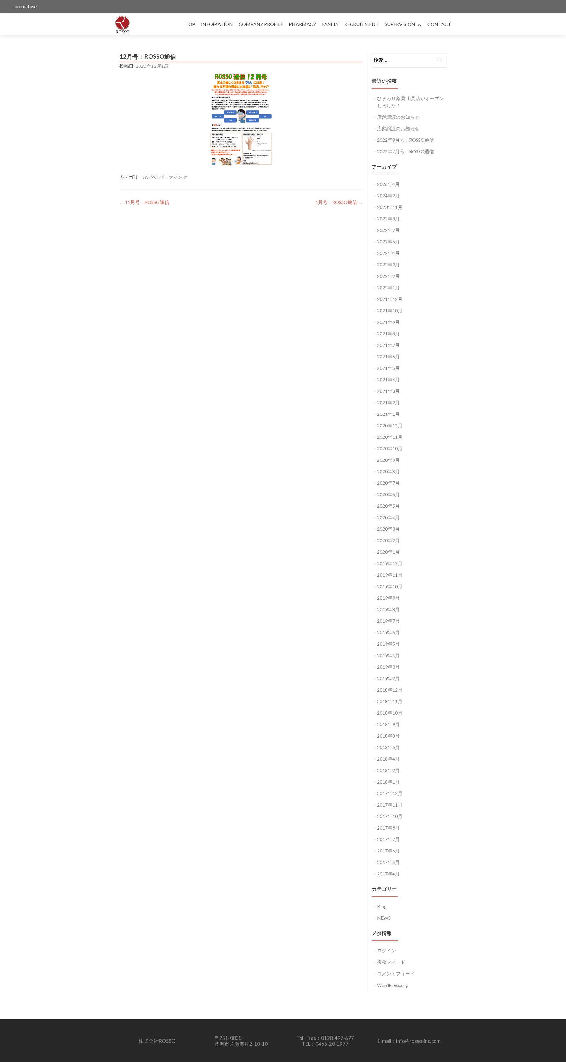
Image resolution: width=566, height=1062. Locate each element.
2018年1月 (388, 781)
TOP (190, 24)
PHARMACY (302, 24)
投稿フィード (391, 962)
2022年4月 (388, 253)
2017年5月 (388, 862)
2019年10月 (389, 586)
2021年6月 (388, 356)
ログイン (386, 950)
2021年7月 (388, 345)
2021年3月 (388, 391)
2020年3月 (388, 529)
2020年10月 (389, 448)
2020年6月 (388, 494)
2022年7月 (388, 230)
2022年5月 (388, 241)
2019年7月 (388, 621)
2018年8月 (388, 735)
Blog (382, 906)
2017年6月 (388, 850)
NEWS (151, 177)
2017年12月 (389, 793)
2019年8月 (388, 609)
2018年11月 (389, 701)
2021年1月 (388, 414)
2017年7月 (388, 839)
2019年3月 (388, 666)
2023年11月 (389, 207)
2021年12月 (389, 299)
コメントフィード (396, 973)
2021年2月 (388, 402)
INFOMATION (217, 24)
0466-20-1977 (331, 1044)
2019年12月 (389, 563)
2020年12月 (389, 425)
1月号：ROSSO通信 (339, 202)
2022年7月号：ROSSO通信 (405, 151)
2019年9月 (388, 598)
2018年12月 (389, 689)
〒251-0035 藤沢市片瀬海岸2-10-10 (241, 1041)
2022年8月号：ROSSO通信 (405, 140)
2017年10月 (389, 816)
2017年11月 (389, 804)
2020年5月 (388, 506)
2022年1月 (388, 287)
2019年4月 (388, 655)
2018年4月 (388, 758)
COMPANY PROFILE (261, 24)
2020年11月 (389, 437)
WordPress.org (392, 985)
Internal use (25, 6)
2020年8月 (388, 471)
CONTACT (439, 24)
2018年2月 (388, 770)
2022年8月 (388, 218)
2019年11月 (389, 575)
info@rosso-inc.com (418, 1041)
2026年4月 (388, 184)
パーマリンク (173, 177)
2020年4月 (388, 517)
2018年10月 (389, 712)
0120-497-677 (337, 1038)
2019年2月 (388, 678)
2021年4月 (388, 379)
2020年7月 (388, 483)
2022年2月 (388, 276)
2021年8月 (388, 333)
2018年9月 (388, 724)
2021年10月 (389, 310)
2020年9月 (388, 460)
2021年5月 (388, 368)
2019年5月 (388, 644)
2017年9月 (388, 827)
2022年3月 (388, 264)
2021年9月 (388, 322)
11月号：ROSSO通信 (144, 202)
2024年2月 (388, 195)
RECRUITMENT (361, 24)
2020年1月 (388, 552)
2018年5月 (388, 747)
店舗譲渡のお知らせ (398, 117)
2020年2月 (388, 540)
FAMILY (330, 24)
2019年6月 (388, 632)
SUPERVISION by (403, 24)
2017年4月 (388, 873)
